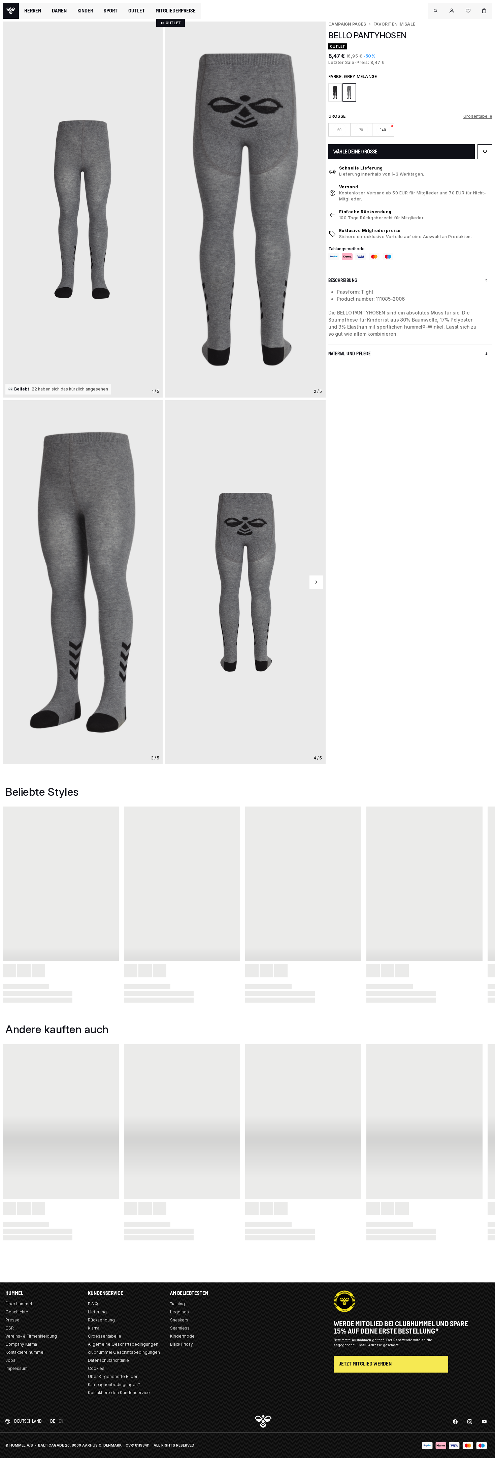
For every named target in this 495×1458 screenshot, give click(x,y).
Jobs (10, 1360)
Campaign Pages (347, 24)
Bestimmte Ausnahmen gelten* (359, 1340)
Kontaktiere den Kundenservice (119, 1392)
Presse (12, 1319)
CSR (9, 1328)
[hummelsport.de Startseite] (11, 11)
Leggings (179, 1311)
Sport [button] (111, 10)
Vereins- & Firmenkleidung (31, 1336)
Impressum (16, 1368)
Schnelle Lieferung (361, 168)
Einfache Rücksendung (365, 211)
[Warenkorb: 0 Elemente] (484, 11)
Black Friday (181, 1344)
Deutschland (28, 1421)
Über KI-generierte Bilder (112, 1376)
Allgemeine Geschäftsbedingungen (123, 1344)
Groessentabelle (104, 1336)
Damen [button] (59, 10)
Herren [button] (32, 10)
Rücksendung (101, 1319)
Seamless (180, 1328)
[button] (436, 11)
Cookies (96, 1368)
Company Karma (21, 1344)
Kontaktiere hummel (24, 1352)
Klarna (93, 1328)
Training (177, 1303)
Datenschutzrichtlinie (108, 1360)
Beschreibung (343, 280)
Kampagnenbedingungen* (114, 1384)
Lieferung (97, 1311)
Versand (348, 186)
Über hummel (18, 1303)
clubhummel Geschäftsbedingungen (124, 1352)
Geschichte (16, 1311)
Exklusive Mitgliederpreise (370, 230)
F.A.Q (93, 1303)
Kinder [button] (85, 10)
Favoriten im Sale (394, 24)
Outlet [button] (136, 10)
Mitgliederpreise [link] (176, 10)
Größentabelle (477, 116)
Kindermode (182, 1336)
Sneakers (179, 1319)
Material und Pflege (349, 353)
